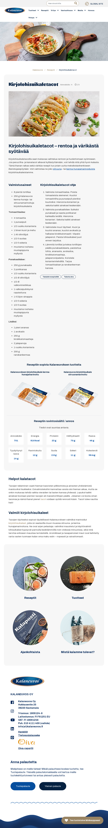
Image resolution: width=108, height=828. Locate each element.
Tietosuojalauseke (29, 735)
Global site (96, 4)
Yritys (53, 10)
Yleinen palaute (53, 786)
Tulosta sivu (69, 277)
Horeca (91, 10)
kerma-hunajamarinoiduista (80, 169)
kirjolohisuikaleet (17, 523)
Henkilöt (23, 732)
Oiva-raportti (25, 748)
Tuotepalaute (23, 786)
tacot (43, 499)
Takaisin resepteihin (51, 277)
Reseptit (45, 10)
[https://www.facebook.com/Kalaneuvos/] (12, 702)
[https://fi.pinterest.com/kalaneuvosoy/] (12, 737)
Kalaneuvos (38, 70)
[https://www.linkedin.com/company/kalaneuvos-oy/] (12, 729)
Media (80, 10)
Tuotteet (32, 10)
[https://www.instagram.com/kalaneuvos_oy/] (12, 711)
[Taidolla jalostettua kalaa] (15, 14)
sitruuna (57, 169)
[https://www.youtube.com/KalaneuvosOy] (12, 720)
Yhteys (31, 18)
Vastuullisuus (67, 10)
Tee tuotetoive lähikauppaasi (84, 820)
